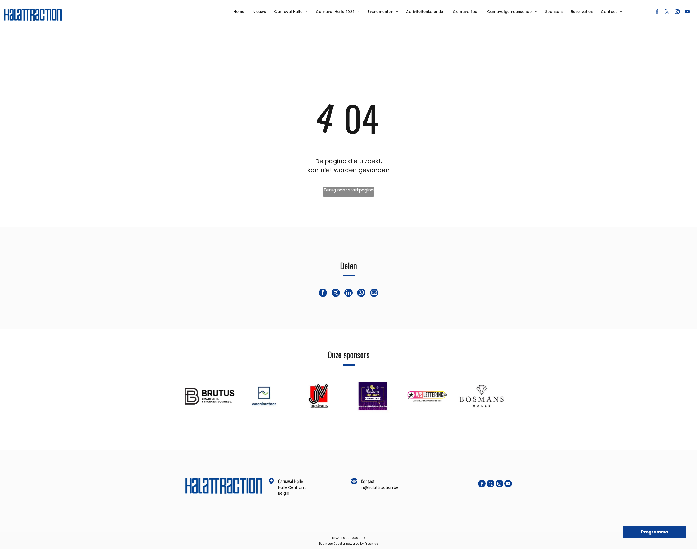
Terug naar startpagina (348, 190)
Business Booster (332, 543)
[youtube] (687, 12)
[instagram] (677, 12)
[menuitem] (239, 11)
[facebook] (657, 12)
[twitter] (667, 12)
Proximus (371, 543)
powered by (355, 543)
